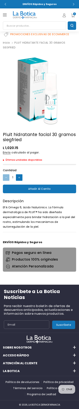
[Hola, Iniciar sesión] (64, 15)
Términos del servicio (28, 388)
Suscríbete (63, 325)
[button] (5, 15)
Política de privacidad (59, 382)
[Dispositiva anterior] (5, 4)
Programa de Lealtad (41, 394)
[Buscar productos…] (72, 25)
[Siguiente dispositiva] (73, 4)
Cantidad (9, 170)
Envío (7, 152)
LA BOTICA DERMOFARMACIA (44, 404)
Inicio (6, 43)
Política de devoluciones (23, 382)
